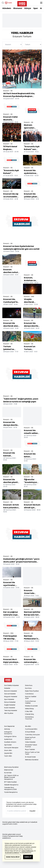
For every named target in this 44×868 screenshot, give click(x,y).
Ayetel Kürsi (8, 739)
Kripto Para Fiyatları (32, 691)
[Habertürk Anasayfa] (22, 3)
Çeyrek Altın (8, 753)
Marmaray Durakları (11, 767)
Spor (35, 8)
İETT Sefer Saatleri (10, 782)
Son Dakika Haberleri (11, 685)
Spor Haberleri (9, 699)
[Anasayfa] (8, 680)
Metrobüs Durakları (31, 760)
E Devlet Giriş (29, 714)
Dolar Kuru (28, 685)
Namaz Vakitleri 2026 (30, 697)
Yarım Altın (8, 756)
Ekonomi (17, 8)
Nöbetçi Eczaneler (31, 706)
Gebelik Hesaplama (11, 785)
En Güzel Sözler (30, 757)
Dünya (27, 8)
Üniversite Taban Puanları (31, 746)
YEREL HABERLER (22, 33)
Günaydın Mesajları (11, 748)
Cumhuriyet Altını (31, 729)
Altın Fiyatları (8, 713)
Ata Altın (28, 726)
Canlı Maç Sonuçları (32, 735)
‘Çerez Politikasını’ (27, 851)
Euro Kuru (28, 688)
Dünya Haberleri (9, 702)
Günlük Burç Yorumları (29, 718)
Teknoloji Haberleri (10, 710)
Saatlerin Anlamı (10, 742)
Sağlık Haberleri (9, 705)
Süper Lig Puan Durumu (30, 738)
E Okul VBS (28, 711)
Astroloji (7, 729)
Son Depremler (9, 726)
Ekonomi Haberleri (10, 691)
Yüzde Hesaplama (10, 792)
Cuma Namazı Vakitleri (30, 702)
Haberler (7, 688)
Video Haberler (30, 742)
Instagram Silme (10, 736)
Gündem (6, 8)
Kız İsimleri (7, 773)
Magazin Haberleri (10, 697)
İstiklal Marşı (29, 709)
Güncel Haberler (10, 694)
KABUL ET (28, 857)
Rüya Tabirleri (30, 749)
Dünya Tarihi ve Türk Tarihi (32, 753)
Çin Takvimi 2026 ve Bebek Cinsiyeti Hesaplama (11, 777)
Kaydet (32, 811)
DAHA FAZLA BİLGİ (12, 857)
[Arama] (3, 3)
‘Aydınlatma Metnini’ (12, 853)
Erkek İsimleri (8, 770)
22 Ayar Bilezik (30, 732)
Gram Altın (8, 750)
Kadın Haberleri (9, 708)
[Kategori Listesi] (41, 3)
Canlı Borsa (29, 694)
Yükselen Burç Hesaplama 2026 (10, 788)
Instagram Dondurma (8, 733)
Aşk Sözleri (8, 745)
